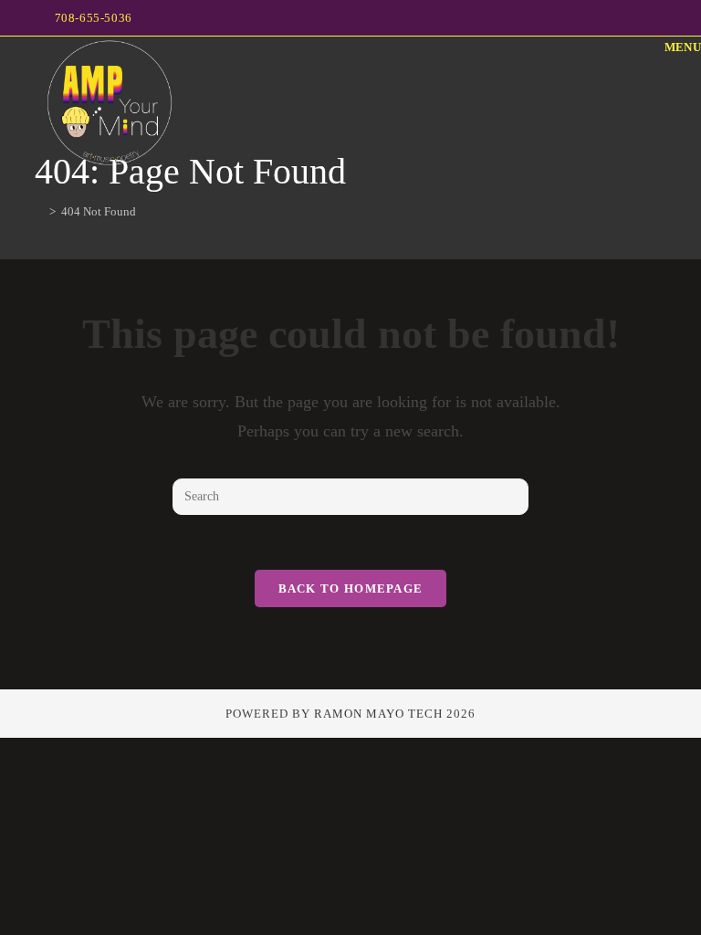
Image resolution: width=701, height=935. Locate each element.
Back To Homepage (351, 588)
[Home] (39, 211)
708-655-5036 (93, 18)
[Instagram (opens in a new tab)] (658, 18)
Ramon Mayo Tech (378, 713)
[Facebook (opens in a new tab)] (640, 18)
